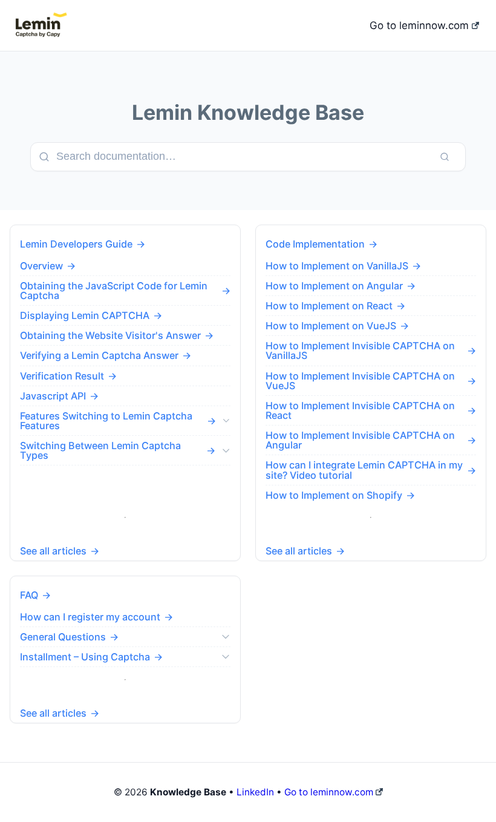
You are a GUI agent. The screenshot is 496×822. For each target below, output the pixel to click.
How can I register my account (90, 617)
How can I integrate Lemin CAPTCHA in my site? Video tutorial (364, 469)
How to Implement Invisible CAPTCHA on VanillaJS (360, 350)
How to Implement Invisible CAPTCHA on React (360, 410)
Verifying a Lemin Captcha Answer (99, 355)
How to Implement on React (329, 306)
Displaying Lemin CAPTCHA (84, 315)
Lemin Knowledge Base (248, 112)
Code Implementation (315, 244)
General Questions (63, 637)
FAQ (29, 595)
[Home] (40, 25)
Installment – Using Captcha (85, 657)
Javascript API (53, 396)
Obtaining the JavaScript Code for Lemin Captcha (113, 290)
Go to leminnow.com (421, 25)
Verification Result (62, 376)
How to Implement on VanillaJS (337, 266)
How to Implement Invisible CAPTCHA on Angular (360, 440)
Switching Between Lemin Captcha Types (100, 450)
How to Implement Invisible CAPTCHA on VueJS (360, 380)
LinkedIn (255, 792)
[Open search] (444, 157)
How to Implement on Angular (334, 286)
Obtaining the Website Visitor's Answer (110, 335)
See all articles (53, 551)
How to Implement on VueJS (331, 325)
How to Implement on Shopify (334, 495)
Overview (41, 266)
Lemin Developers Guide (76, 244)
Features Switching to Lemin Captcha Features (106, 420)
